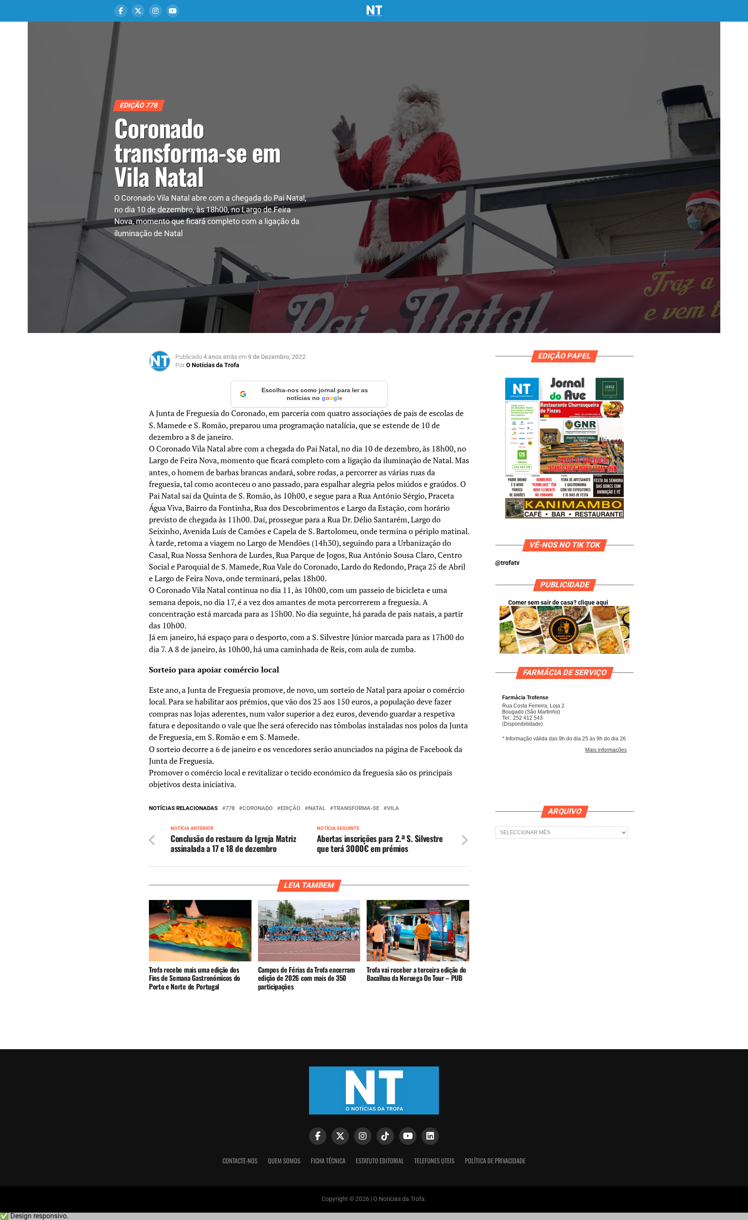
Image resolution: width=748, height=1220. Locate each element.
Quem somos (284, 1160)
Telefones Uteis (434, 1160)
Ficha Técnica (328, 1160)
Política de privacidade (495, 1160)
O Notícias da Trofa (212, 365)
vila (393, 808)
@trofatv (507, 563)
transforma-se (356, 808)
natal (317, 808)
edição (290, 808)
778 (230, 808)
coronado (257, 808)
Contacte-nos (240, 1160)
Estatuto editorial (380, 1160)
